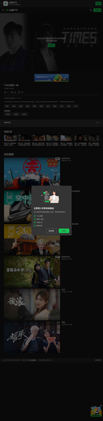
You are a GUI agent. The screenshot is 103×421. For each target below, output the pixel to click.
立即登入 (64, 231)
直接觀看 (51, 231)
